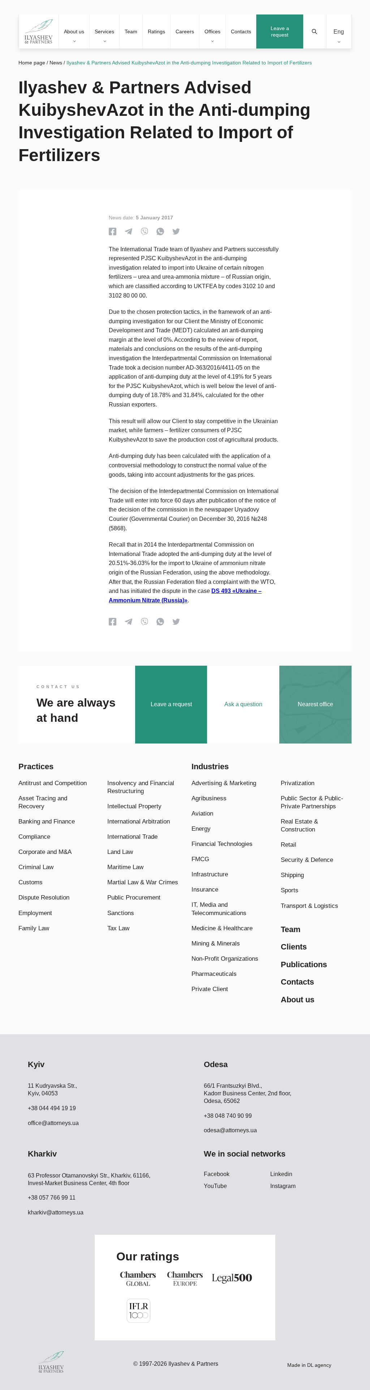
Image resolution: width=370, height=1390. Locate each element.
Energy (201, 828)
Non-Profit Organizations (225, 958)
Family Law (33, 928)
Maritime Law (125, 867)
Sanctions (120, 913)
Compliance (34, 836)
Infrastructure (210, 874)
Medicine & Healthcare (222, 928)
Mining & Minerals (216, 943)
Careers (185, 31)
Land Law (120, 851)
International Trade (132, 836)
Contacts (241, 31)
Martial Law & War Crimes (142, 882)
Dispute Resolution (43, 897)
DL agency (319, 1365)
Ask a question (243, 704)
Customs (30, 882)
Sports (289, 890)
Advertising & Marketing (224, 783)
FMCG (200, 859)
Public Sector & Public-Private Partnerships (312, 802)
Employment (35, 913)
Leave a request (280, 31)
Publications (304, 964)
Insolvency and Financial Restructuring (140, 787)
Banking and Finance (46, 821)
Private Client (210, 989)
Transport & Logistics (309, 905)
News (56, 63)
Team (131, 31)
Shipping (292, 875)
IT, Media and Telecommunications (219, 908)
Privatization (297, 783)
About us (74, 31)
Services (104, 31)
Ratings (156, 31)
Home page (31, 63)
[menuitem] (338, 31)
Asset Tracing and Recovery (42, 802)
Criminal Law (35, 867)
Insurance (205, 889)
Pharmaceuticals (214, 973)
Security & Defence (307, 859)
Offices (212, 31)
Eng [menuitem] (339, 31)
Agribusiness (209, 798)
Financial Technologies (222, 844)
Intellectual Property (134, 806)
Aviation (202, 813)
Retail (288, 844)
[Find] (315, 31)
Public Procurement (133, 897)
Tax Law (118, 928)
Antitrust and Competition (52, 783)
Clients (294, 946)
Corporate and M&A (45, 851)
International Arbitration (138, 821)
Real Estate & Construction (299, 825)
